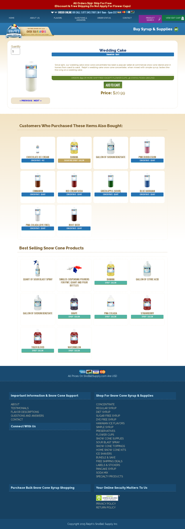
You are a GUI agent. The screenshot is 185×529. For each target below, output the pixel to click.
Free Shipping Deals (109, 461)
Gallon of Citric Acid (147, 279)
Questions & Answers (81, 19)
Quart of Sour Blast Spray (37, 279)
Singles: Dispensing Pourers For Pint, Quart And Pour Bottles (74, 282)
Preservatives (105, 430)
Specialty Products (109, 476)
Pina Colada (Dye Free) (38, 226)
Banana (74, 158)
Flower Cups (105, 434)
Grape (74, 314)
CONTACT (17, 419)
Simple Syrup (104, 427)
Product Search (150, 19)
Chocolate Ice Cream (37, 158)
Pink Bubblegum (147, 158)
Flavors (58, 18)
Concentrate (105, 404)
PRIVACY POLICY (106, 503)
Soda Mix (102, 472)
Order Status (104, 18)
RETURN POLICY (106, 507)
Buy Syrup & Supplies (152, 29)
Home (11, 18)
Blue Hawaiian (147, 192)
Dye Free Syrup (106, 419)
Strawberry (147, 314)
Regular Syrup (106, 408)
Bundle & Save (105, 457)
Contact (127, 18)
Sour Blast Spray (108, 442)
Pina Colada (110, 314)
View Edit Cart (173, 18)
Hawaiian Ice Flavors (110, 423)
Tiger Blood (37, 348)
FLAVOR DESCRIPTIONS (25, 412)
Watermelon (74, 348)
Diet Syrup (103, 412)
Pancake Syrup (106, 468)
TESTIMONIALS (20, 408)
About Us (35, 18)
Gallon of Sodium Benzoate (110, 157)
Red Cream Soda (74, 192)
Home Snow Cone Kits (111, 449)
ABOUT (15, 404)
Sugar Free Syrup (108, 415)
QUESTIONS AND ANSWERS (27, 415)
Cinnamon (37, 192)
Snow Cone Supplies (110, 438)
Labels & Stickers (108, 465)
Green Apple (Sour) (111, 192)
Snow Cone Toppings (110, 446)
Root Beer (74, 226)
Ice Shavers (104, 453)
